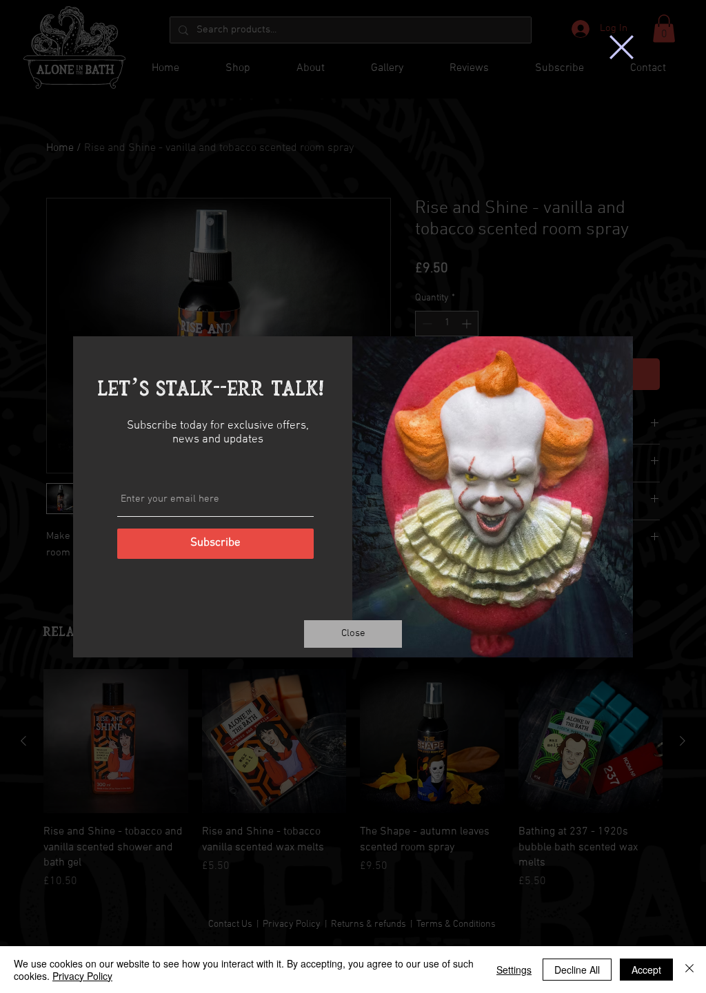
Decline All (577, 969)
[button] (621, 47)
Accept (646, 969)
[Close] (689, 969)
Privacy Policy (82, 976)
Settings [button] (514, 969)
